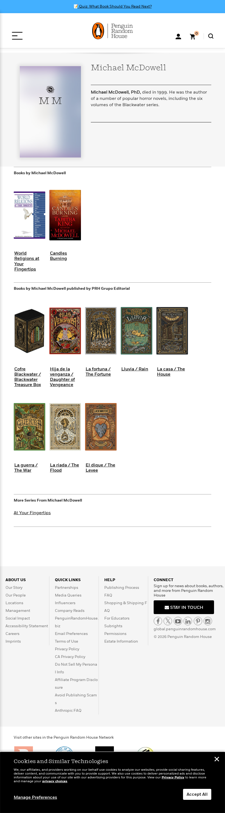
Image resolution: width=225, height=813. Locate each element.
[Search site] (210, 36)
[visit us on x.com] (168, 621)
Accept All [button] (197, 794)
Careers (12, 633)
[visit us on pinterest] (198, 621)
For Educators (117, 618)
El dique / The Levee (100, 467)
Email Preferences (71, 633)
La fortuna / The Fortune (98, 371)
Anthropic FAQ (68, 710)
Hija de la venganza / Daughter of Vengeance (62, 377)
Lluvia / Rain (134, 369)
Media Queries (68, 595)
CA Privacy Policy (70, 656)
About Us (15, 580)
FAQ (108, 595)
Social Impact (17, 618)
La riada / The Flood (64, 467)
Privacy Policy (67, 649)
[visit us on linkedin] (188, 621)
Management (17, 610)
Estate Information (121, 641)
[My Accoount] (178, 36)
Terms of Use (66, 641)
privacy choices (54, 781)
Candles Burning (58, 255)
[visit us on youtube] (178, 621)
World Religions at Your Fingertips (26, 261)
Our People (15, 595)
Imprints (13, 641)
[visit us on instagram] (208, 621)
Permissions (115, 633)
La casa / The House (171, 371)
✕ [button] (216, 760)
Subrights (113, 626)
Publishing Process (121, 587)
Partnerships (66, 587)
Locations (14, 603)
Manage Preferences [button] (35, 797)
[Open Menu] (17, 36)
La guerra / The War (26, 467)
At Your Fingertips (32, 513)
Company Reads (70, 610)
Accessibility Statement (26, 626)
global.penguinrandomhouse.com (185, 629)
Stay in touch (186, 607)
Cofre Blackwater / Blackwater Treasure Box (27, 377)
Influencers (65, 603)
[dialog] (112, 782)
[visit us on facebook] (158, 621)
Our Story (13, 587)
